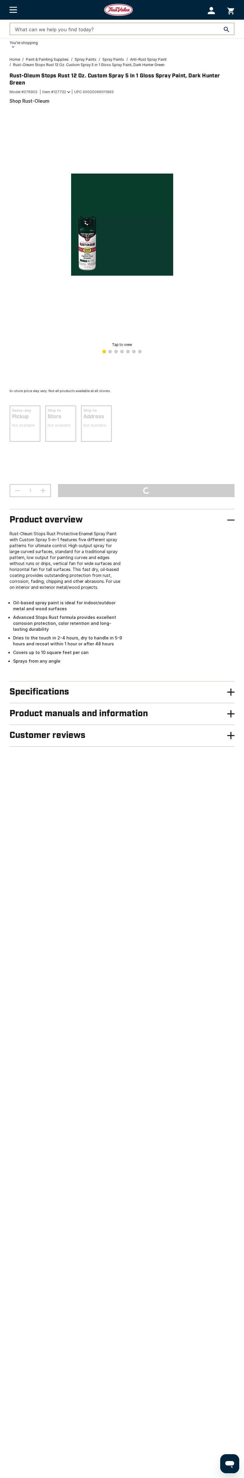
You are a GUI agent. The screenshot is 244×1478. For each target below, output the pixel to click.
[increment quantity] (42, 491)
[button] (211, 10)
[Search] (226, 29)
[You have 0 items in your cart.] (230, 10)
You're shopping (24, 42)
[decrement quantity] (17, 491)
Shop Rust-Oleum (29, 101)
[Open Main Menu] (13, 10)
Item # (54, 92)
